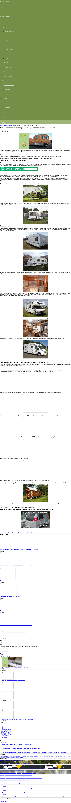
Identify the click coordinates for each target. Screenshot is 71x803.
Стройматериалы (7, 89)
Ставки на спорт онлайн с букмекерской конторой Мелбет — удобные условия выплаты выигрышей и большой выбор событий (32, 768)
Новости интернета (8, 111)
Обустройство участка (8, 62)
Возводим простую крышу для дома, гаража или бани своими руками (17, 610)
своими (62, 756)
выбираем (10, 756)
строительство (9, 757)
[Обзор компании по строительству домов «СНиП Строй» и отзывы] (8, 563)
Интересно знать (5, 730)
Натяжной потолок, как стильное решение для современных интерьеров (18, 773)
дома (23, 756)
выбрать (14, 756)
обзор (37, 756)
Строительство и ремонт (9, 31)
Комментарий (3, 638)
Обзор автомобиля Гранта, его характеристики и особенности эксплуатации (19, 783)
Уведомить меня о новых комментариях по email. (10, 648)
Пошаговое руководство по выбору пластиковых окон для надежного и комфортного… (19, 709)
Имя (1, 640)
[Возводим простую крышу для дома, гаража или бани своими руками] (10, 608)
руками (55, 756)
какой (33, 756)
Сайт (1, 644)
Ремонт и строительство (8, 80)
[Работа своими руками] (5, 2)
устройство (13, 757)
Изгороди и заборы (8, 67)
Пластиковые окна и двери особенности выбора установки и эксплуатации (19, 549)
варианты (2, 756)
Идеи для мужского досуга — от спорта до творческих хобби (13, 680)
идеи (27, 756)
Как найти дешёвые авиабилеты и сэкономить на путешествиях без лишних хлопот (21, 778)
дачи (20, 756)
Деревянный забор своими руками (8, 580)
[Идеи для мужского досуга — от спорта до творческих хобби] (8, 679)
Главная (1, 125)
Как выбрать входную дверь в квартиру (10, 596)
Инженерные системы (6, 728)
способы (1, 757)
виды (6, 756)
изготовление (30, 756)
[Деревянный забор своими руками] (7, 578)
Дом (3, 27)
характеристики (19, 757)
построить (48, 756)
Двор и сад (4, 53)
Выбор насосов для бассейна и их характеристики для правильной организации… (18, 719)
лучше (35, 756)
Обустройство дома (6, 733)
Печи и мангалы (5, 98)
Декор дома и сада (7, 40)
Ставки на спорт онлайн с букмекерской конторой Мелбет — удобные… (16, 699)
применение (52, 756)
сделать (67, 756)
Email (1, 642)
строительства (5, 757)
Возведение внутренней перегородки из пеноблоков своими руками (15, 667)
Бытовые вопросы (7, 107)
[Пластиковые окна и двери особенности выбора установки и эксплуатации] (10, 547)
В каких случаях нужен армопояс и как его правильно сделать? (16, 625)
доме (25, 756)
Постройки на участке (8, 49)
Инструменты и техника (6, 729)
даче (17, 756)
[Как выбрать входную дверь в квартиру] (8, 594)
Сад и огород (6, 58)
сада (58, 756)
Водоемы (6, 71)
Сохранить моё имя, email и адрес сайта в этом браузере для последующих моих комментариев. (20, 646)
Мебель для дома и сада (6, 731)
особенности (42, 756)
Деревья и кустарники (8, 76)
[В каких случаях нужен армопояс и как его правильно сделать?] (10, 623)
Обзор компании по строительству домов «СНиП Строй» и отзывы (16, 565)
